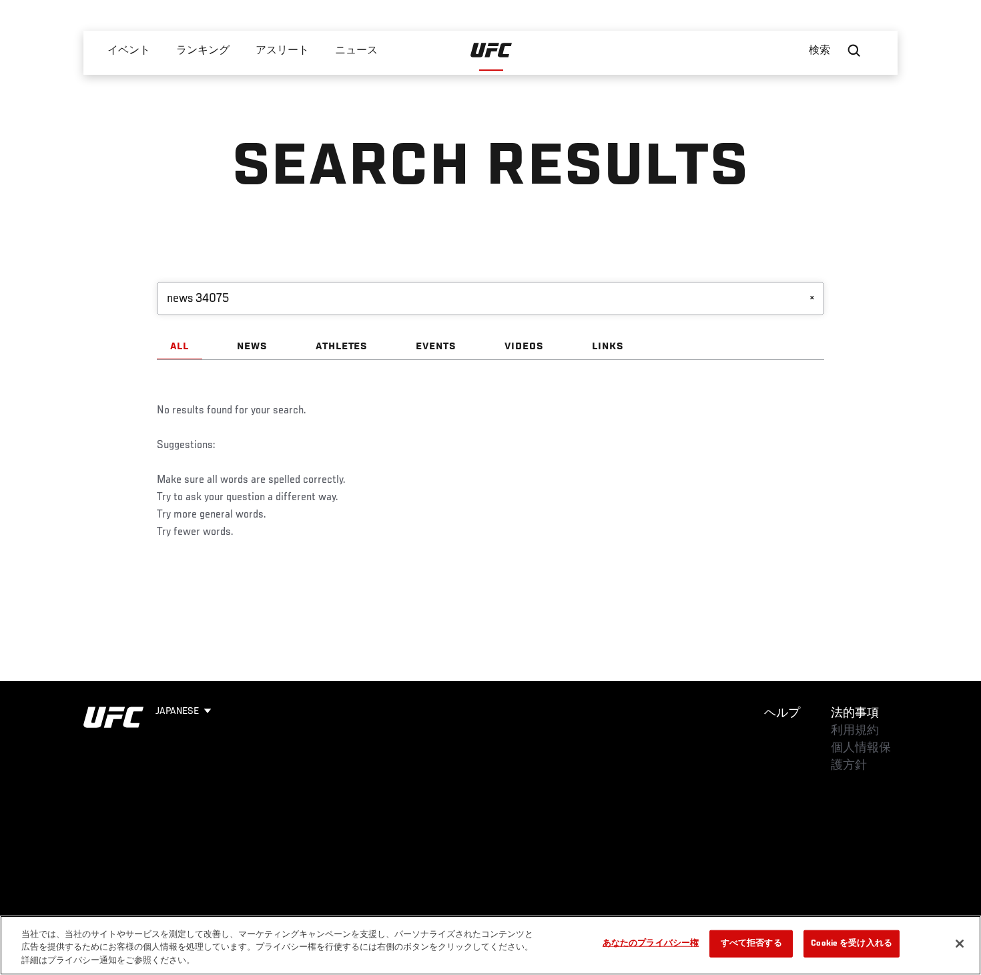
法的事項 (855, 714)
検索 (819, 50)
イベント (128, 50)
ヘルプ (782, 714)
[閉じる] (959, 943)
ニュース (356, 50)
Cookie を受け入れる (851, 943)
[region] (490, 945)
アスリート (282, 50)
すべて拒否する (751, 943)
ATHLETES (342, 346)
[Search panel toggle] (854, 50)
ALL (179, 346)
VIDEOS (524, 346)
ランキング (203, 50)
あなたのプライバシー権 (651, 943)
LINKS (608, 346)
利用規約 (855, 731)
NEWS (252, 346)
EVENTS (436, 346)
